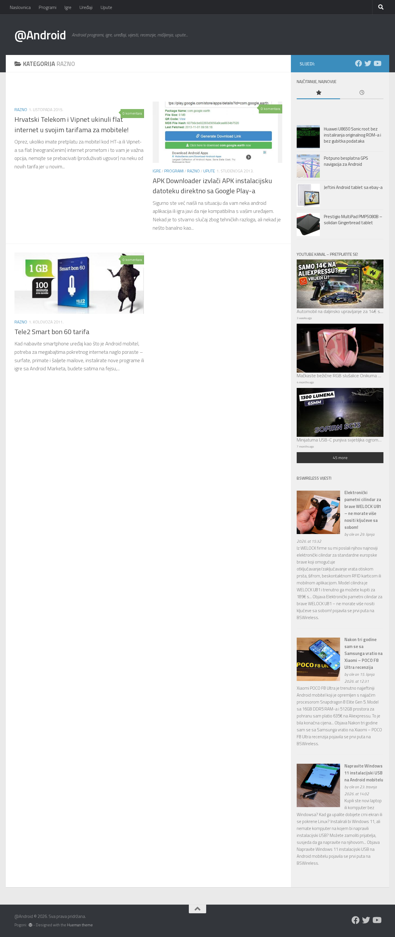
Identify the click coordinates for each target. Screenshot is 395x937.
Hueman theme (80, 925)
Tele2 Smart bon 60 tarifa (51, 331)
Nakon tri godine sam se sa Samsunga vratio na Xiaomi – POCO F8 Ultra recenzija (363, 653)
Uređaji (86, 7)
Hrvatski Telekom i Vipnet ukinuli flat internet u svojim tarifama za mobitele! (71, 124)
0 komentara (132, 113)
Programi (47, 7)
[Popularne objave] (318, 93)
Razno (20, 109)
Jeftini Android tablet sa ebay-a (353, 187)
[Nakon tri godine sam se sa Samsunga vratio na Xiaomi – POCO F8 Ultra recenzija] (318, 679)
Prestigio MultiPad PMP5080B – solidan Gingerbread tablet (353, 219)
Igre (67, 7)
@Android (40, 34)
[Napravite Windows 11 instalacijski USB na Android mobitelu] (318, 805)
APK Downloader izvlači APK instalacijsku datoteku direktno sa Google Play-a (212, 185)
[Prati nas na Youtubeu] (377, 63)
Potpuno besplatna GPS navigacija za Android (346, 161)
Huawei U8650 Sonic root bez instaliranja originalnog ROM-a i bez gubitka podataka (352, 135)
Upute (106, 7)
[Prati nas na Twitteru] (367, 63)
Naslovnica (20, 7)
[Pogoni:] (30, 925)
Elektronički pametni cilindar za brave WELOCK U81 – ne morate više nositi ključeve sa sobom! (362, 510)
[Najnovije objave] (361, 93)
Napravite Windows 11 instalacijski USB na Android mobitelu (363, 773)
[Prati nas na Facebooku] (358, 63)
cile (351, 534)
